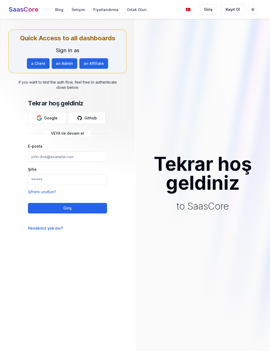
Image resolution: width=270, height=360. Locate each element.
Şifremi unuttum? (42, 191)
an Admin (64, 63)
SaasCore (23, 9)
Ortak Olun (137, 9)
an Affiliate (94, 63)
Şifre (32, 169)
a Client (38, 63)
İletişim (78, 9)
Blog (59, 9)
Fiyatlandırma (105, 9)
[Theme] (253, 9)
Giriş (208, 9)
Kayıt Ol (233, 9)
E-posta (35, 146)
